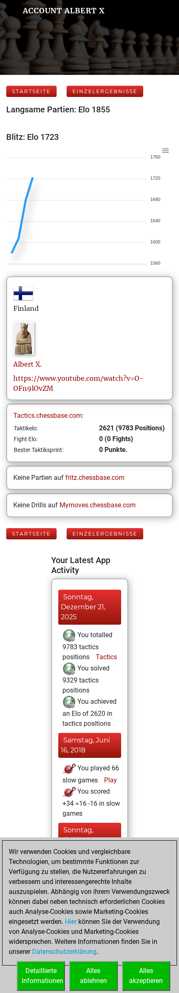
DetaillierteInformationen (42, 976)
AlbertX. (27, 364)
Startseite (31, 91)
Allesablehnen (93, 976)
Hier (71, 922)
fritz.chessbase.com (94, 478)
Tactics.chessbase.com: (48, 416)
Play (109, 780)
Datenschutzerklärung (64, 952)
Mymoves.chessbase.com (98, 505)
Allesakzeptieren (146, 976)
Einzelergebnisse (104, 91)
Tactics (105, 657)
